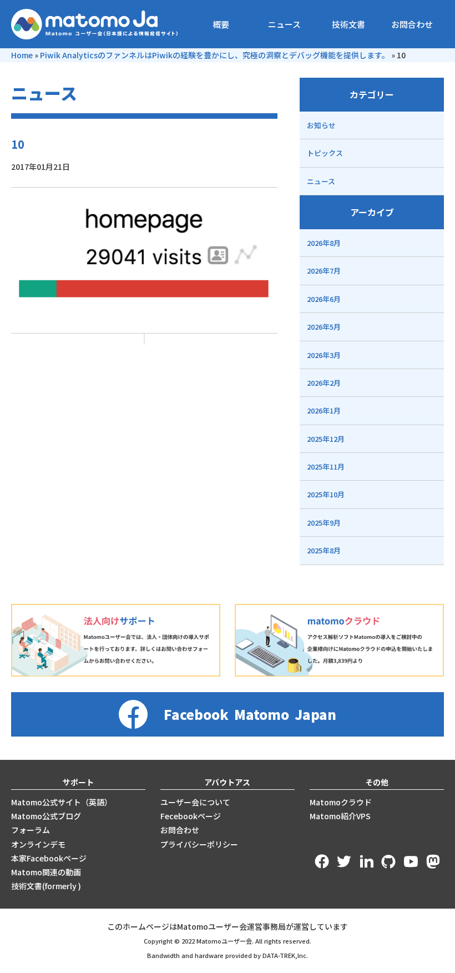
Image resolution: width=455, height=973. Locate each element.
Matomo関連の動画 (46, 872)
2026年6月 (324, 299)
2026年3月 (324, 355)
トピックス (325, 153)
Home (22, 55)
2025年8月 (324, 550)
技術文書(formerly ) (46, 885)
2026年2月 (324, 382)
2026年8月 (324, 243)
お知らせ (321, 125)
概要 (221, 24)
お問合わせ (412, 24)
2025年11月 (326, 466)
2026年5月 (324, 326)
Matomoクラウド (341, 802)
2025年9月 (324, 522)
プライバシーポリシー (199, 844)
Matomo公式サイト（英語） (61, 802)
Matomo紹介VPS (340, 815)
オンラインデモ (38, 844)
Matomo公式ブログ (46, 815)
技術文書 (348, 24)
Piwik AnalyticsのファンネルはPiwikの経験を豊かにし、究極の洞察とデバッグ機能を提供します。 (215, 55)
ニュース (284, 24)
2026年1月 (324, 410)
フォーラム (30, 829)
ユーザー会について (195, 802)
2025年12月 (326, 438)
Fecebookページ (190, 815)
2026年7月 (324, 270)
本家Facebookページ (49, 858)
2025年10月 (326, 494)
